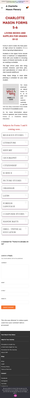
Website (3, 298)
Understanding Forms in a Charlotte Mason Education (15, 116)
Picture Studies (12, 180)
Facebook (4, 378)
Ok (15, 395)
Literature (9, 142)
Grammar (8, 188)
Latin (6, 195)
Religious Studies (13, 135)
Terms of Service (6, 369)
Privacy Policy (5, 366)
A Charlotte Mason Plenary (13, 8)
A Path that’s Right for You (9, 347)
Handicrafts (10, 221)
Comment (4, 262)
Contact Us (4, 386)
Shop (2, 361)
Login (2, 364)
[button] (15, 135)
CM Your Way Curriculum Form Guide (15, 107)
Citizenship (10, 165)
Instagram (4, 381)
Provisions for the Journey (9, 350)
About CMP (4, 352)
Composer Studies (13, 214)
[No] (28, 392)
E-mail (3, 290)
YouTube (3, 383)
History (7, 150)
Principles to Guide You (8, 344)
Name (3, 282)
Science (7, 173)
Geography (10, 158)
